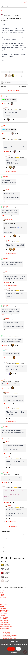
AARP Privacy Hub (6, 631)
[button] (1, 2)
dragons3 (7, 137)
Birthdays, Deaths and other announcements (10, 542)
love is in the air (5, 72)
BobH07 (6, 564)
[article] (14, 100)
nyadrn (4, 13)
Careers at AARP (3, 611)
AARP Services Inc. (4, 617)
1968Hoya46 (7, 580)
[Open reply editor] (14, 82)
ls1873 (6, 107)
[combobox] (14, 6)
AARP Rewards (3, 597)
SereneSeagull (8, 572)
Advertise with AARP (4, 610)
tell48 (4, 95)
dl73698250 (5, 176)
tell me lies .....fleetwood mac (16, 72)
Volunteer (2, 594)
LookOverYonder (8, 219)
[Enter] (2, 6)
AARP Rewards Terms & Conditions (10, 635)
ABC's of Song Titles (5, 538)
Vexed (6, 576)
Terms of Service (6, 632)
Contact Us (2, 603)
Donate (1, 592)
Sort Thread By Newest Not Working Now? (10, 550)
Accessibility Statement (7, 633)
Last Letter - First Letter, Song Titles (8, 546)
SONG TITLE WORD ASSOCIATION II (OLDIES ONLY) (12, 534)
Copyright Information (7, 636)
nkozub (6, 349)
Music (3, 10)
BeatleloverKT (8, 568)
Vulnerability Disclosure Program (9, 638)
